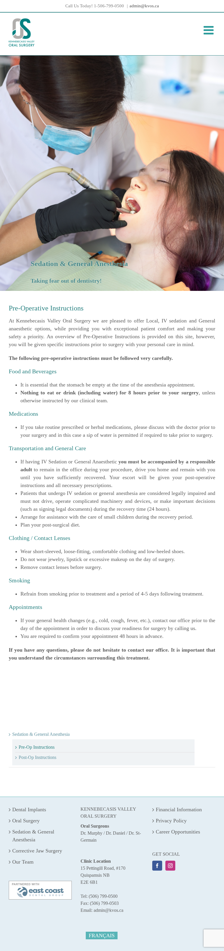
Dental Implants (29, 809)
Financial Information (179, 809)
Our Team (23, 862)
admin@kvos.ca (144, 6)
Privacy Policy (171, 821)
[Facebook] (157, 866)
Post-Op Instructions (37, 757)
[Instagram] (170, 866)
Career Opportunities (178, 832)
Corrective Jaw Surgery (37, 851)
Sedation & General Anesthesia (41, 734)
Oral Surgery (26, 821)
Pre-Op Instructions (37, 747)
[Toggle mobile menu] (209, 30)
